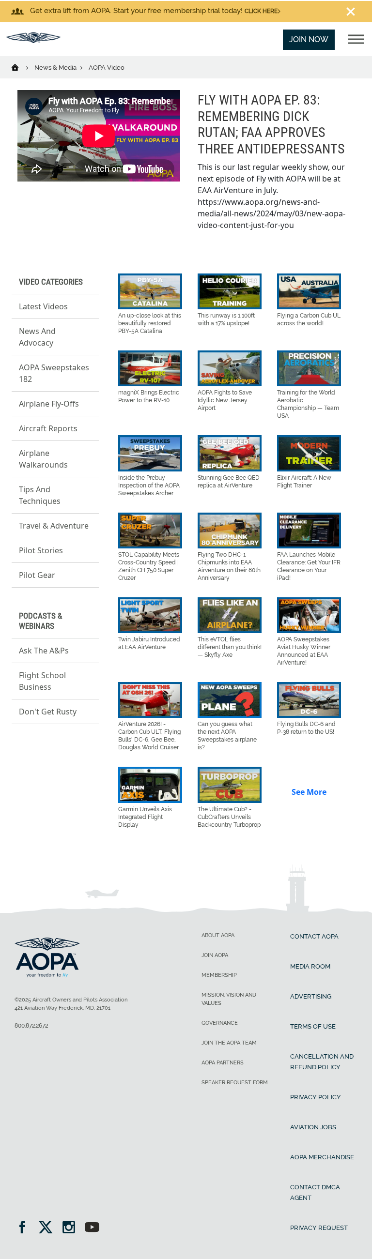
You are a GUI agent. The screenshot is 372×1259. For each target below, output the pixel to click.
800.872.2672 (31, 1025)
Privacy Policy (315, 1097)
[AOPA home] (33, 40)
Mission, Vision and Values (229, 999)
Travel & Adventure (54, 525)
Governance (220, 1023)
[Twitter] (49, 1228)
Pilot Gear (37, 575)
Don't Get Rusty (48, 711)
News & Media (56, 67)
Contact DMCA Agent (315, 1192)
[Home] (21, 67)
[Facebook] (25, 1228)
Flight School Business (42, 681)
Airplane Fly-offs (49, 403)
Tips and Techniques (40, 495)
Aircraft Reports (48, 428)
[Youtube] (92, 1228)
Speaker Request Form (235, 1082)
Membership (219, 975)
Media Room (310, 966)
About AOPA (218, 935)
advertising (310, 996)
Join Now (308, 39)
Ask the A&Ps (44, 650)
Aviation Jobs (313, 1127)
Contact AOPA (314, 936)
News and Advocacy (37, 337)
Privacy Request (319, 1227)
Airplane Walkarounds (43, 459)
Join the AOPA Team (229, 1043)
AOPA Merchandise (322, 1157)
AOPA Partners (223, 1063)
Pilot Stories (41, 550)
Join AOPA (215, 955)
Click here (261, 11)
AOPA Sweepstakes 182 (54, 373)
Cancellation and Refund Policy (322, 1062)
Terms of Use (313, 1026)
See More (309, 792)
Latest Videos (43, 306)
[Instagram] (72, 1228)
